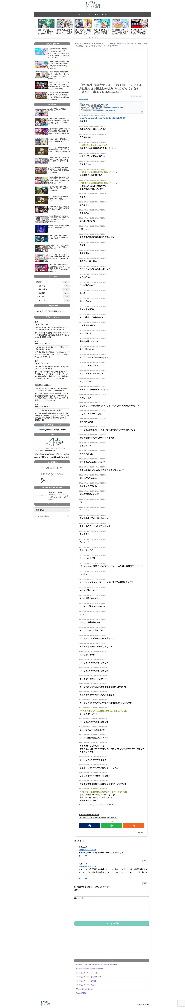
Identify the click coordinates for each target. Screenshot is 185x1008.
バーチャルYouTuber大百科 (85, 985)
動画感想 (95, 814)
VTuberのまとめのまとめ (84, 989)
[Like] (79, 856)
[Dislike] (86, 856)
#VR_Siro (119, 107)
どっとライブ (85, 817)
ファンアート (53, 300)
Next (150, 27)
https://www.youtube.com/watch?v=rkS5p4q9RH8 (102, 118)
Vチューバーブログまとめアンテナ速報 (89, 969)
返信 (144, 861)
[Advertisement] (111, 66)
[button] (68, 516)
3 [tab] (96, 37)
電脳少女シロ (85, 814)
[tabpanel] (51, 26)
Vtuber (95, 817)
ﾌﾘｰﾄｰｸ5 (42, 430)
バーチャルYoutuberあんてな (86, 981)
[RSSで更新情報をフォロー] (133, 825)
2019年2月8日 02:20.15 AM (87, 866)
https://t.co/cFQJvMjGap (101, 107)
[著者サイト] (89, 825)
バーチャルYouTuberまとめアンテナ (88, 977)
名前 (76, 890)
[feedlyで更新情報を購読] (111, 825)
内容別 (52, 282)
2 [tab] (92, 37)
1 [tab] (89, 37)
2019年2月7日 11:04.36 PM (87, 850)
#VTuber (113, 107)
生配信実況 (53, 289)
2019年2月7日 (111, 110)
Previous (35, 27)
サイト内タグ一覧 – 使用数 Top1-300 (50, 311)
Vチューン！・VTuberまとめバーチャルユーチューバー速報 (96, 964)
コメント (78, 898)
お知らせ (53, 286)
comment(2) (83, 99)
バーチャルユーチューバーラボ (86, 973)
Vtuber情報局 (81, 993)
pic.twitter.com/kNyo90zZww (91, 109)
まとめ (53, 296)
